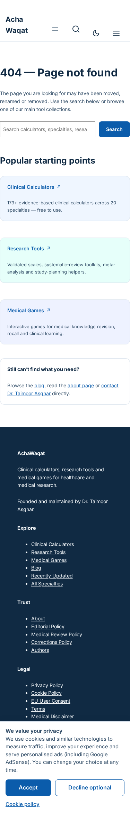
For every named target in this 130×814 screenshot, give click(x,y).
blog (39, 385)
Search (114, 129)
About (38, 618)
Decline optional (89, 787)
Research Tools (25, 248)
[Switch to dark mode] (96, 33)
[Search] (76, 29)
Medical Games (25, 310)
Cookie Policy (46, 693)
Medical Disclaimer (52, 716)
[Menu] (116, 33)
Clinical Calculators (30, 187)
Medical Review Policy (56, 634)
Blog (36, 568)
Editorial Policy (47, 626)
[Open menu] (55, 29)
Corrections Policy (51, 642)
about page (81, 385)
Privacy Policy (47, 685)
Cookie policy (23, 804)
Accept (28, 787)
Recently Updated (52, 576)
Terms (38, 709)
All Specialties (47, 583)
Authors (40, 650)
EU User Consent (50, 701)
